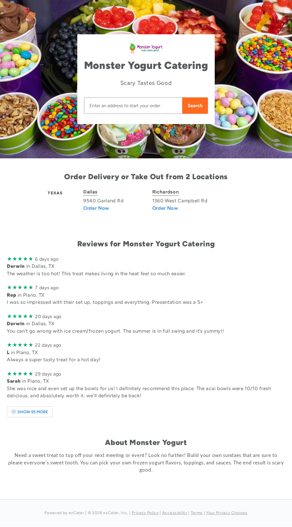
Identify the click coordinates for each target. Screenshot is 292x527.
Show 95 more (32, 412)
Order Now (96, 208)
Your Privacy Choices (227, 512)
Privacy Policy (145, 512)
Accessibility (174, 512)
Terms (197, 512)
